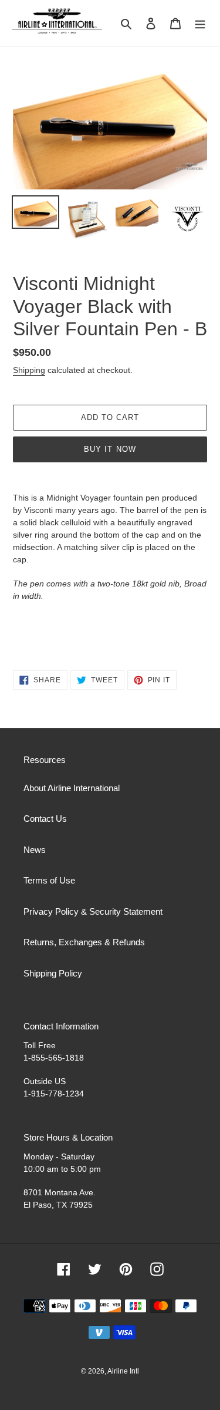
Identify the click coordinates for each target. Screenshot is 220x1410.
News (34, 850)
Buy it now (110, 449)
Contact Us (45, 819)
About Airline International (71, 788)
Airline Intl (123, 1371)
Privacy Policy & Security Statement (93, 911)
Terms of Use (49, 880)
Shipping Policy (52, 973)
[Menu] (200, 23)
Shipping (29, 370)
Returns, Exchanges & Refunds (84, 942)
